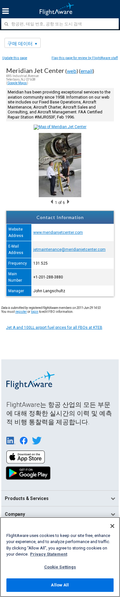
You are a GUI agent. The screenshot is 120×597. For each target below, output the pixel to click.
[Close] (112, 526)
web (71, 71)
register (21, 311)
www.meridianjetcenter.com (58, 232)
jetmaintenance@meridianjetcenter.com (69, 249)
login (34, 311)
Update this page (14, 58)
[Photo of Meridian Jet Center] (60, 196)
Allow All (60, 585)
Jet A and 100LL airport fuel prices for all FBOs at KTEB (54, 327)
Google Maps (17, 83)
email (86, 71)
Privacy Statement (48, 554)
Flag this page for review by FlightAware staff (85, 58)
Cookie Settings (60, 567)
